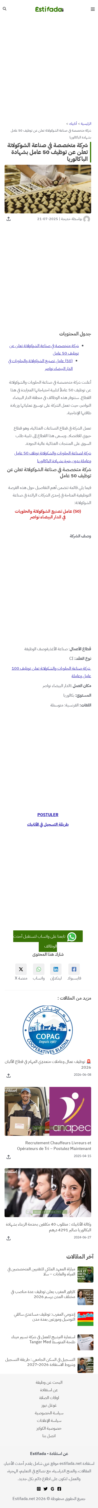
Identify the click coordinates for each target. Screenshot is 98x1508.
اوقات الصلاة (49, 1397)
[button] (4, 9)
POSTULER (47, 815)
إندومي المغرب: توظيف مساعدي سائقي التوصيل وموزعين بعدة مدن (44, 1317)
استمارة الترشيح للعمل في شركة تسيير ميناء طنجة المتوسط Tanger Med (43, 1339)
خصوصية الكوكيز (49, 1428)
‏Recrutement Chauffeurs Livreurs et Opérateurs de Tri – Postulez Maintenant (54, 1145)
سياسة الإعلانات (49, 1420)
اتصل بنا (49, 1436)
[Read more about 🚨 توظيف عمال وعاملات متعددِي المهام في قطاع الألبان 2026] (48, 1029)
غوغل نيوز (49, 1405)
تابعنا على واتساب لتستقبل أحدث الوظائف (39, 941)
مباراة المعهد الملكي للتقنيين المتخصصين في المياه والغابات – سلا (41, 1271)
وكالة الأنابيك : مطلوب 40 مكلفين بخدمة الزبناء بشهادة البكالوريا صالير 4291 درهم (48, 1227)
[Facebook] (59, 1489)
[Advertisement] (49, 69)
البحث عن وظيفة (49, 1382)
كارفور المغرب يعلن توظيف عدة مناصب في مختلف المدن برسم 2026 (43, 1294)
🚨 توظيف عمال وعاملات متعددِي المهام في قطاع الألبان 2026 (48, 1064)
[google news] (52, 1489)
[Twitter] (46, 1489)
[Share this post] (9, 219)
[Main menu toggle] (92, 9)
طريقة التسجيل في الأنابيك (48, 824)
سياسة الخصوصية (49, 1413)
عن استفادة (49, 1390)
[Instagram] (39, 1489)
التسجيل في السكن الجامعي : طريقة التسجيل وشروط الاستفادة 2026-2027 (40, 1362)
